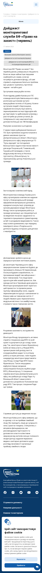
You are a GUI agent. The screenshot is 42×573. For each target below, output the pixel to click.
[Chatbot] (37, 493)
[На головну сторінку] (8, 7)
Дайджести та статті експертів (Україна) (18, 58)
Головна (6, 14)
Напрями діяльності (12, 508)
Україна (7, 51)
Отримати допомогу (12, 502)
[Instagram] (13, 493)
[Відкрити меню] (36, 4)
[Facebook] (5, 493)
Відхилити (21, 559)
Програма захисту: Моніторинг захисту (17, 55)
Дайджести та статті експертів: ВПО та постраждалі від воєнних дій (21, 63)
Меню (21, 21)
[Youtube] (29, 493)
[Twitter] (21, 493)
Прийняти (21, 565)
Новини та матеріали (19, 14)
